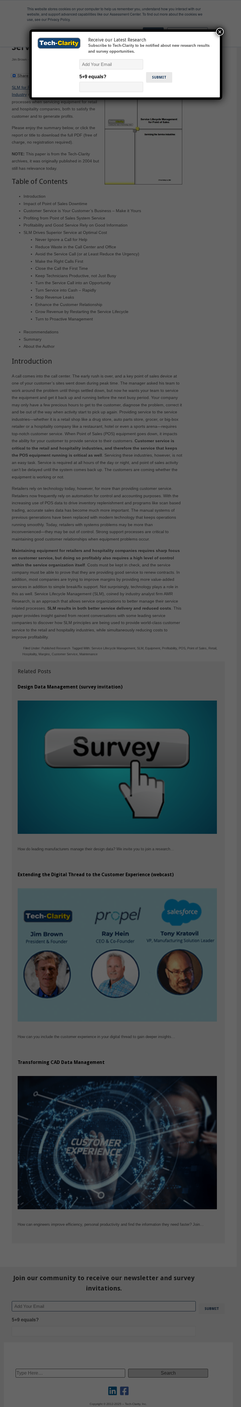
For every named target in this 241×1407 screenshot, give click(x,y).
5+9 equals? (92, 76)
